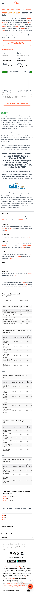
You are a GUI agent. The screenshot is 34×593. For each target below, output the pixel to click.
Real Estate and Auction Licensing (12, 567)
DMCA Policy (17, 585)
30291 (29, 9)
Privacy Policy (11, 578)
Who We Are (6, 544)
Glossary (5, 547)
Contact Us (14, 544)
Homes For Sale (10, 9)
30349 (5, 499)
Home (3, 9)
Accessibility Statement (13, 583)
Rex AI (4, 549)
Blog (10, 547)
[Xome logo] (17, 3)
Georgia (18, 9)
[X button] (18, 553)
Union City (24, 9)
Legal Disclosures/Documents (22, 547)
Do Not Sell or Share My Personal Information (16, 586)
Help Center (22, 544)
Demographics (23, 300)
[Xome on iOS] (12, 561)
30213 (4, 501)
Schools (8, 300)
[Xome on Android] (21, 561)
